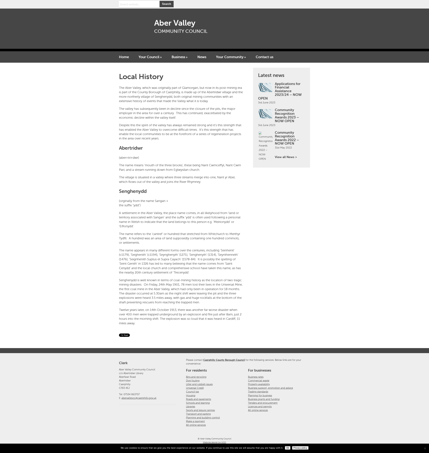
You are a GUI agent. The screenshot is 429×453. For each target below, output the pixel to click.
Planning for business (260, 395)
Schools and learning (198, 402)
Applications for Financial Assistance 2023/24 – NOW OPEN (280, 90)
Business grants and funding (264, 399)
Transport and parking (198, 413)
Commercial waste (258, 380)
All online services (196, 425)
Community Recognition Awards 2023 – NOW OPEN (287, 115)
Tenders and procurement (263, 402)
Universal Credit (195, 387)
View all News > (286, 157)
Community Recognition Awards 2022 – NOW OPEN (287, 138)
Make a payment (195, 421)
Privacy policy (300, 448)
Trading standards (258, 391)
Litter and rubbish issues (199, 384)
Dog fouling (193, 380)
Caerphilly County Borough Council (224, 359)
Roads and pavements (198, 399)
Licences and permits (260, 406)
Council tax (192, 391)
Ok (287, 448)
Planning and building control (203, 417)
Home (124, 57)
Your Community (229, 57)
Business (178, 57)
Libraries (190, 406)
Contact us (264, 57)
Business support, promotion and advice (270, 387)
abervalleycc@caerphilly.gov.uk (138, 398)
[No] (424, 448)
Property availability (259, 384)
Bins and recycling (196, 376)
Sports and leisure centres (200, 410)
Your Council (149, 57)
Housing (190, 395)
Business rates (255, 376)
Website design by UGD (214, 442)
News (201, 57)
